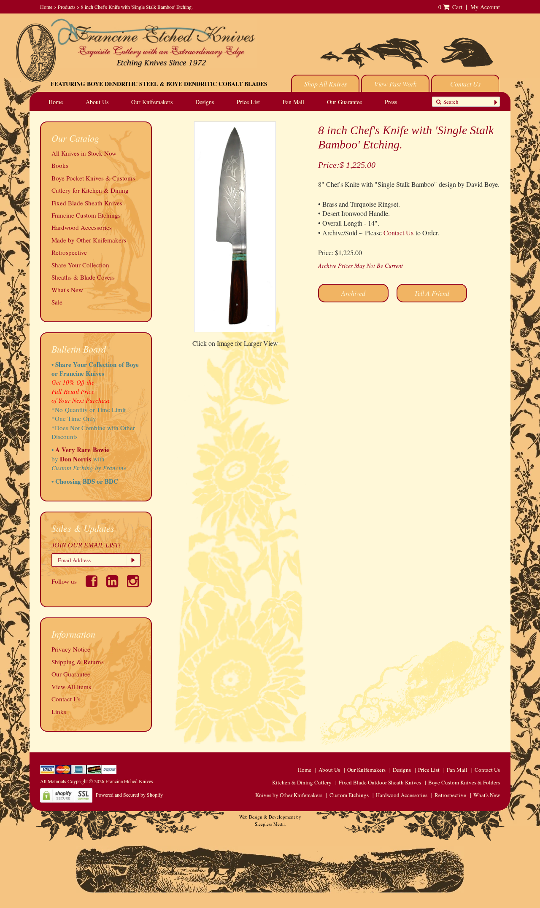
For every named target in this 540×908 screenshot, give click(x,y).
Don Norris (74, 458)
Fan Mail (293, 102)
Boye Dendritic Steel (122, 83)
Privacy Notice (70, 649)
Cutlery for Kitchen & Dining (90, 190)
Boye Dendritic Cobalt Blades (216, 83)
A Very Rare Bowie (82, 449)
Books (59, 165)
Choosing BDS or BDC (86, 481)
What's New (67, 290)
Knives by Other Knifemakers (288, 795)
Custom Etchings (349, 795)
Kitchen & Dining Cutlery (302, 782)
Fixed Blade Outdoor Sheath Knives (380, 782)
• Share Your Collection (83, 364)
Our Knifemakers (152, 102)
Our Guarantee (344, 102)
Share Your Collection (80, 265)
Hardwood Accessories (81, 227)
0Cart (450, 7)
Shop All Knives (325, 83)
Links (58, 711)
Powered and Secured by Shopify (129, 794)
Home (46, 6)
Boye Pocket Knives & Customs (93, 178)
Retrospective (69, 252)
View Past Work (395, 83)
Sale (56, 302)
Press (391, 102)
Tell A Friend (431, 292)
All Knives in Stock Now (83, 153)
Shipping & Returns (77, 661)
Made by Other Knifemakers (88, 240)
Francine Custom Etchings (86, 215)
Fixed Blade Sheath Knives (86, 203)
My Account (485, 7)
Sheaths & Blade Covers (83, 277)
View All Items (71, 686)
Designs (204, 102)
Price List (248, 102)
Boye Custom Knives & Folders (464, 782)
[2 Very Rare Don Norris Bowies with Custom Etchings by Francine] (106, 458)
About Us (97, 102)
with (99, 459)
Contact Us (465, 83)
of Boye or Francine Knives (95, 369)
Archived (353, 292)
